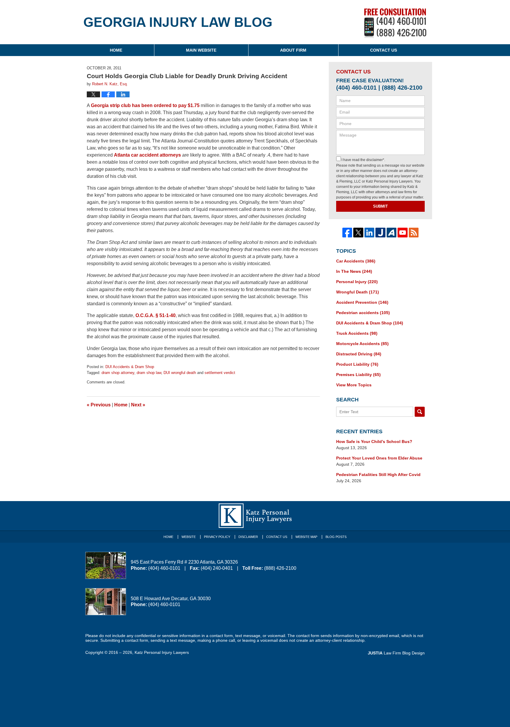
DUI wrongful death (180, 372)
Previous (99, 404)
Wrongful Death (357, 292)
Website (189, 537)
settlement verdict (220, 372)
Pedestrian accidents (363, 312)
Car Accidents (355, 261)
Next (138, 404)
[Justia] (380, 233)
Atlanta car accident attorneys (147, 154)
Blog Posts (336, 537)
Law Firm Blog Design (396, 653)
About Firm (293, 50)
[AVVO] (391, 233)
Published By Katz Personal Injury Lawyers (395, 23)
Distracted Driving (358, 354)
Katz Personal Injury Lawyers (162, 652)
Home (116, 50)
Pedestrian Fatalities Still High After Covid (378, 474)
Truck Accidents (356, 333)
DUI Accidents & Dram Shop (129, 367)
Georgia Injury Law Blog (178, 26)
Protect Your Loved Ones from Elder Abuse (379, 458)
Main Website (201, 50)
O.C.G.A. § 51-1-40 (155, 315)
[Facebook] (347, 233)
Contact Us (383, 50)
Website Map (306, 537)
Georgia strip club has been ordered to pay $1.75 (145, 105)
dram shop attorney (118, 372)
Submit (380, 206)
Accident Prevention (362, 302)
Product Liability (357, 364)
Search (420, 412)
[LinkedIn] (369, 233)
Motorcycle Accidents (362, 343)
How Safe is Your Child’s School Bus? (374, 441)
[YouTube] (402, 233)
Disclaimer (248, 537)
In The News (354, 271)
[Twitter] (358, 233)
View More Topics (354, 385)
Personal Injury (357, 281)
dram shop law (149, 372)
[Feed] (413, 233)
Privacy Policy (217, 537)
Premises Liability (358, 374)
